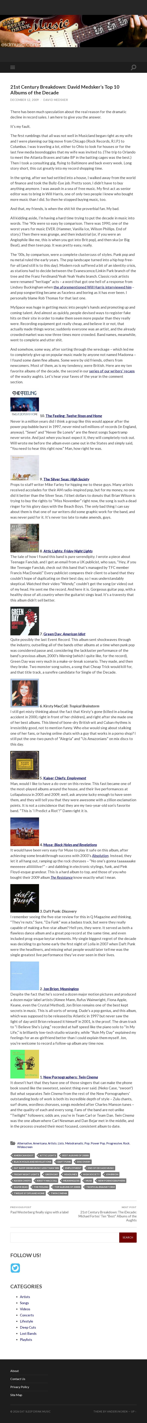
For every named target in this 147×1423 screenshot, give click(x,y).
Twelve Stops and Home (29, 1193)
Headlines (70, 1174)
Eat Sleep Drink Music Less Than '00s (36, 1168)
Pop (87, 1143)
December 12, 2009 (24, 99)
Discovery (84, 1161)
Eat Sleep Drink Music (35, 1411)
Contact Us (17, 1379)
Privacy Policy (19, 1387)
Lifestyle (26, 1321)
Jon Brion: (61, 989)
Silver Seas (21, 1186)
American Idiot (24, 1155)
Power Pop (98, 1143)
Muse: (70, 844)
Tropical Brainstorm (100, 1186)
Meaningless (71, 1180)
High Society (91, 1174)
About (14, 1371)
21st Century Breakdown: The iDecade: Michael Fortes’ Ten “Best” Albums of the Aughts (107, 1214)
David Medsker (55, 99)
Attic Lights (48, 1155)
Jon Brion (112, 1174)
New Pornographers (111, 1180)
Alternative (24, 1143)
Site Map (16, 1395)
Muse (89, 1180)
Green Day (51, 1174)
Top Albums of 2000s (67, 1186)
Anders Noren (117, 1411)
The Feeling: (74, 416)
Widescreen (25, 1147)
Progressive (114, 1143)
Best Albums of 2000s (75, 1155)
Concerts (27, 1315)
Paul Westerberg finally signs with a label (39, 1210)
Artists (52, 1143)
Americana (40, 1143)
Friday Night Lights (26, 1174)
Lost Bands (28, 1333)
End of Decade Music (101, 1168)
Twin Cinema (59, 1193)
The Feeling (41, 1186)
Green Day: (64, 634)
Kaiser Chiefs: (64, 778)
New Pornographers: (70, 1077)
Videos (25, 1309)
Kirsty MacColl (47, 1180)
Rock (126, 1143)
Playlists (26, 1339)
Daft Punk (64, 1161)
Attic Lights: (67, 551)
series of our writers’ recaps (112, 371)
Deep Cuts (28, 1327)
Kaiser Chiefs (22, 1180)
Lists (61, 1143)
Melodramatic (74, 1143)
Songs (24, 1303)
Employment (73, 1168)
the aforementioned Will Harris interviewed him (92, 287)
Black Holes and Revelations (32, 1161)
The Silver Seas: (66, 479)
